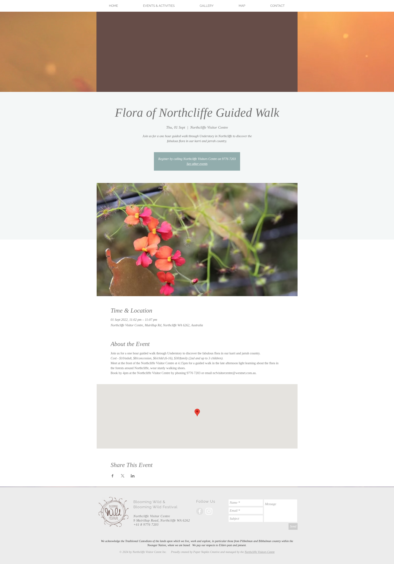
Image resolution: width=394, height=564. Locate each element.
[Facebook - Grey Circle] (199, 511)
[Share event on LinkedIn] (133, 475)
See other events (197, 164)
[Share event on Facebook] (113, 475)
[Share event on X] (123, 475)
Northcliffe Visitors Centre (260, 552)
